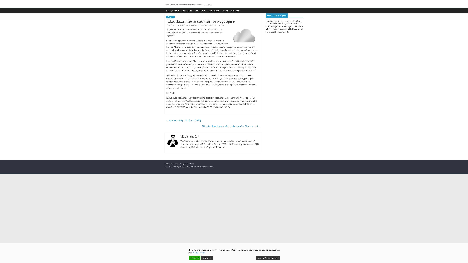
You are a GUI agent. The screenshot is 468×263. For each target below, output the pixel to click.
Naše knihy (187, 11)
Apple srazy (200, 11)
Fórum (225, 11)
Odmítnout (207, 258)
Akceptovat (194, 258)
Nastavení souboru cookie (268, 258)
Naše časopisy (172, 11)
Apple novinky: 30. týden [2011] (183, 120)
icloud (195, 25)
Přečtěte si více (199, 253)
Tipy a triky (213, 11)
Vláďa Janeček (185, 25)
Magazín (170, 17)
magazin (210, 25)
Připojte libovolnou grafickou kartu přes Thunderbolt (231, 126)
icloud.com (202, 25)
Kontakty (235, 11)
